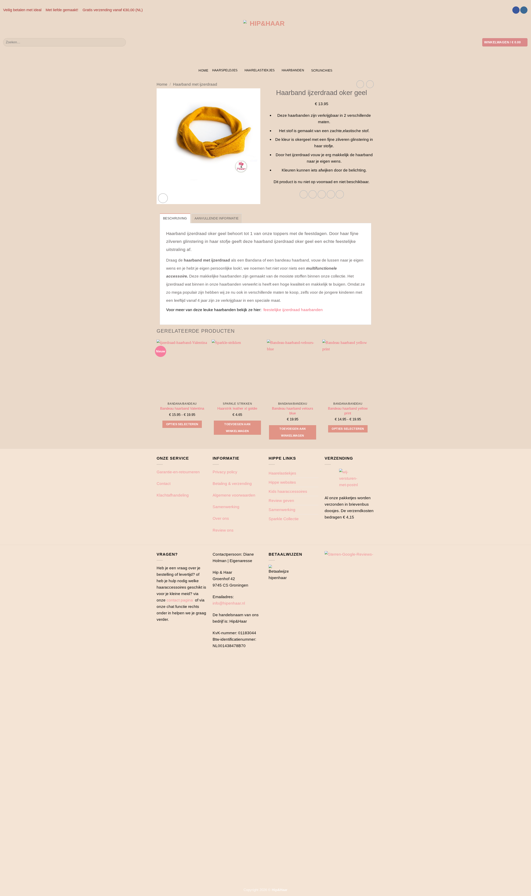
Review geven (281, 500)
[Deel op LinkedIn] (340, 194)
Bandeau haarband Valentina (182, 408)
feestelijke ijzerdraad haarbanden (293, 309)
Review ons (223, 530)
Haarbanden (293, 70)
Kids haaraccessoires (288, 491)
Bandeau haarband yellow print (348, 410)
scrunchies (321, 70)
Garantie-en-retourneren (178, 472)
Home (203, 70)
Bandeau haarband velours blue (292, 410)
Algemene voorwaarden (234, 495)
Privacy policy (225, 472)
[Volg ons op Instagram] (523, 10)
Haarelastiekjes (260, 70)
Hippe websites (282, 482)
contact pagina (180, 600)
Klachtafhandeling (173, 495)
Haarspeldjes (225, 70)
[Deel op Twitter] (312, 194)
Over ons (221, 518)
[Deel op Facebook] (304, 194)
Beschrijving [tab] (175, 218)
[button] (504, 42)
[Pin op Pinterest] (331, 194)
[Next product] (360, 84)
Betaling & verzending (232, 483)
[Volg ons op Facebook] (516, 10)
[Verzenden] (121, 42)
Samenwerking (226, 506)
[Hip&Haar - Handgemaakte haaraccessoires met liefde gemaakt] (265, 42)
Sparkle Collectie (284, 518)
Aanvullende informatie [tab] (217, 218)
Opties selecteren (182, 424)
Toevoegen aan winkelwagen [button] (237, 427)
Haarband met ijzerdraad (195, 84)
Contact (164, 483)
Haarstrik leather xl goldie (237, 408)
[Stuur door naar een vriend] (322, 194)
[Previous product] (370, 84)
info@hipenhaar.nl (229, 603)
